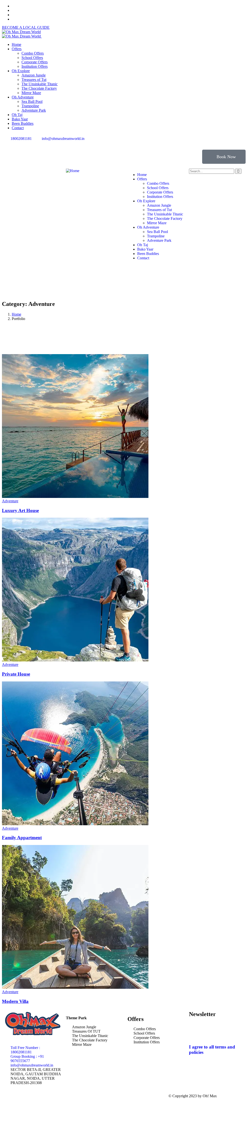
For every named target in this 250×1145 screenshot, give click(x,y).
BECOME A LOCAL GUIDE (26, 27)
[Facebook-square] (92, 1096)
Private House (16, 674)
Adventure (10, 501)
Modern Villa (15, 1001)
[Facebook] (133, 142)
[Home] (72, 171)
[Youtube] (173, 142)
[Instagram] (147, 142)
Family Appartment (22, 837)
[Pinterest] (160, 142)
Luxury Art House (20, 510)
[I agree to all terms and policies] (195, 1033)
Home (16, 314)
